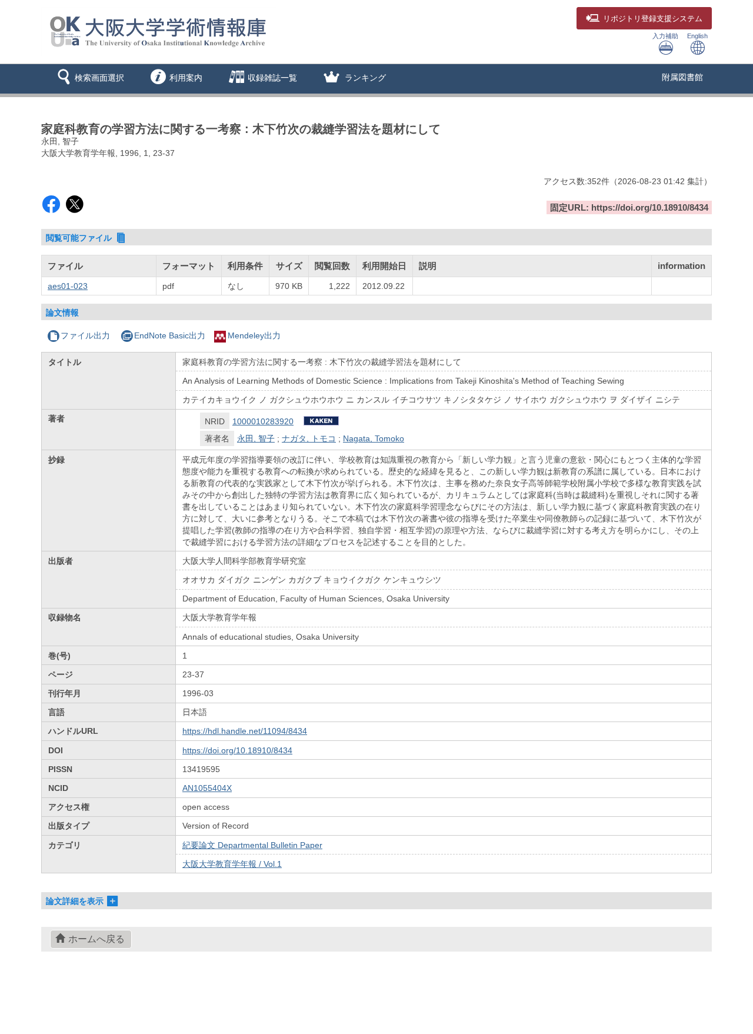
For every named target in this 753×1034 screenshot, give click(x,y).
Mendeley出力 (254, 335)
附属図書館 (682, 77)
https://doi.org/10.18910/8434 (237, 750)
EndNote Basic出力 (169, 335)
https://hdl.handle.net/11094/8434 (244, 731)
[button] (88, 79)
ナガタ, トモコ (309, 438)
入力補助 (665, 35)
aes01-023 (68, 286)
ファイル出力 (85, 335)
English (697, 35)
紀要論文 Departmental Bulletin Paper (252, 845)
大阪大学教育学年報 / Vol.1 (232, 864)
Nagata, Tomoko (373, 438)
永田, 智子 (256, 438)
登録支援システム (652, 19)
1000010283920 (263, 421)
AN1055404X (207, 788)
